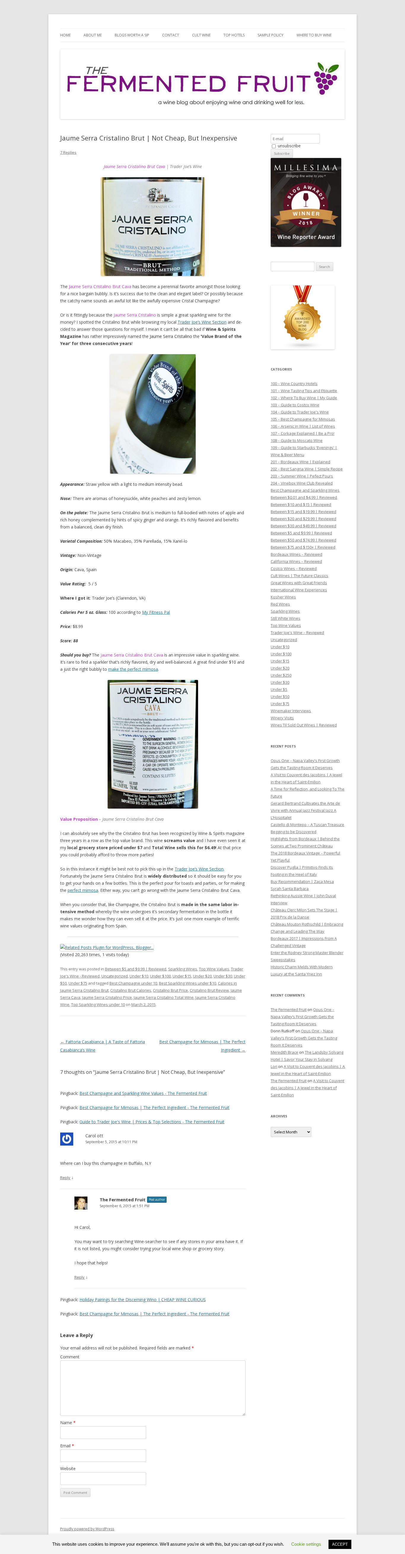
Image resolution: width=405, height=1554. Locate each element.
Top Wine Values (214, 969)
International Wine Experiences (299, 589)
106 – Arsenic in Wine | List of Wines (303, 426)
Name (68, 1422)
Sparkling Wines (182, 969)
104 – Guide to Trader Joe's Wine (300, 412)
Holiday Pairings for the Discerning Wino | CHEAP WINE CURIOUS (142, 1299)
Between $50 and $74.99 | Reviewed (303, 540)
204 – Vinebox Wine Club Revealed (302, 483)
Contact (170, 35)
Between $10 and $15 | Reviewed (301, 504)
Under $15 (182, 976)
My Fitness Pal (156, 612)
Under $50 (280, 696)
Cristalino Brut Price (170, 990)
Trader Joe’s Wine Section (202, 322)
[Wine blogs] (303, 348)
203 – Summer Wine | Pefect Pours (302, 476)
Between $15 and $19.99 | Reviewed (303, 511)
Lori (274, 1066)
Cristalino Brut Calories (130, 990)
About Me (93, 35)
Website (68, 1468)
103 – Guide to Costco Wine (295, 405)
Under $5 (279, 689)
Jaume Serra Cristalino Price (107, 997)
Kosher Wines (283, 597)
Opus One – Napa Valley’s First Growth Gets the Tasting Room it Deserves (302, 1016)
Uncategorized (114, 976)
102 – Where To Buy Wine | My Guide (304, 397)
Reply (65, 1177)
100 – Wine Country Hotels (294, 383)
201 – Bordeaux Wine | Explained (300, 461)
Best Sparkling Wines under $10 (187, 983)
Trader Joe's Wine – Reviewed (297, 632)
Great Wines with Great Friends (299, 582)
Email (67, 1445)
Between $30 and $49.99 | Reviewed (303, 525)
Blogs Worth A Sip (132, 35)
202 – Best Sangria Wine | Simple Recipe (307, 469)
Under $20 (202, 976)
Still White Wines (285, 618)
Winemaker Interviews (291, 710)
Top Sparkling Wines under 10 (98, 1004)
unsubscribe (289, 145)
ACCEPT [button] (340, 1544)
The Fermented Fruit (123, 1199)
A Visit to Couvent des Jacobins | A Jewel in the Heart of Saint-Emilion (307, 1088)
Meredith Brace (284, 1052)
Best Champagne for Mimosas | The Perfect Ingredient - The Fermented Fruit (154, 1107)
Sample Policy (270, 35)
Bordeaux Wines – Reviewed (296, 554)
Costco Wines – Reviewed (294, 568)
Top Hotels (234, 35)
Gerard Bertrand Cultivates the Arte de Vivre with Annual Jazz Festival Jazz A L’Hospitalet (305, 810)
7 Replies (68, 152)
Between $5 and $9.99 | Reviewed (135, 969)
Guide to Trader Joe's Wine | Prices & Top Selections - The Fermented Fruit (151, 1122)
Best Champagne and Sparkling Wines (305, 490)
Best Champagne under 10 (133, 983)
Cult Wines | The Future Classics (299, 575)
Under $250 (281, 675)
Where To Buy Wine (313, 35)
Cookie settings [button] (306, 1544)
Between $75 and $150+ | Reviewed (303, 547)
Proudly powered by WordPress (87, 1528)
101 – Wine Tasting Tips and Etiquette (304, 390)
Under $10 (139, 976)
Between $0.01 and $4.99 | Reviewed (304, 497)
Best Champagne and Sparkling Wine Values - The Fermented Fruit (143, 1093)
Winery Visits (282, 718)
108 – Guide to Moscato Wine (297, 440)
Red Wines (280, 604)
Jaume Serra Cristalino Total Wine (164, 997)
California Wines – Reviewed (296, 561)
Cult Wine (201, 35)
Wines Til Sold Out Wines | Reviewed (304, 725)
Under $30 (222, 976)
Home (65, 35)
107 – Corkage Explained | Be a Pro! (302, 433)
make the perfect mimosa (133, 669)
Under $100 (160, 976)
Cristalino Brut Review (209, 990)
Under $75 (77, 983)
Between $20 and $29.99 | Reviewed (303, 518)
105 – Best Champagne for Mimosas (303, 419)
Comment (69, 1357)
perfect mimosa (83, 890)
